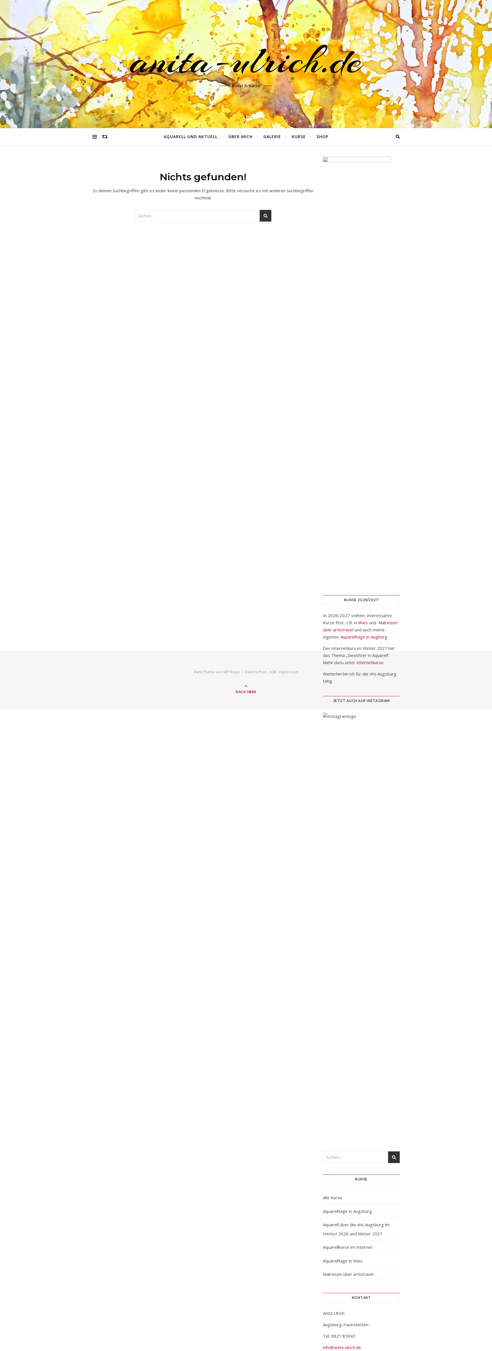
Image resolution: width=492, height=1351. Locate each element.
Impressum (288, 671)
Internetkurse (370, 662)
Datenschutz (256, 671)
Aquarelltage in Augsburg (347, 1211)
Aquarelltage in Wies (343, 1261)
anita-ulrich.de (246, 60)
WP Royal (231, 671)
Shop (322, 136)
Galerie (272, 136)
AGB (272, 671)
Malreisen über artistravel (348, 1274)
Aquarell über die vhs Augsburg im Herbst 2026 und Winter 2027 (356, 1229)
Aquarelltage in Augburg (364, 637)
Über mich (240, 136)
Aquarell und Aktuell (191, 136)
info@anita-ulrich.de (342, 1347)
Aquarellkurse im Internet (347, 1247)
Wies (363, 622)
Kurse (299, 136)
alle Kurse (332, 1197)
